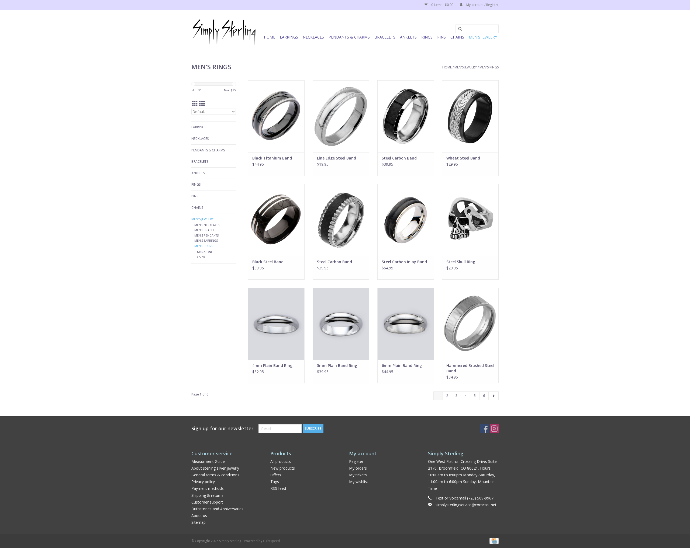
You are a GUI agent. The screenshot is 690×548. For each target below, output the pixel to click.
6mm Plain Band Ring (402, 365)
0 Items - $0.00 (442, 4)
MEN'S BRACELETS (206, 230)
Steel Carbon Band (399, 158)
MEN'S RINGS (489, 67)
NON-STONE (205, 252)
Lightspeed (271, 541)
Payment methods (207, 488)
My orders (358, 468)
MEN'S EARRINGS (206, 240)
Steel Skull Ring (460, 261)
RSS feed (278, 488)
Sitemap (198, 522)
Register (356, 461)
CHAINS (457, 37)
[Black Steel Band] (276, 220)
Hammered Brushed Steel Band (470, 368)
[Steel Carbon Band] (405, 116)
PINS (441, 37)
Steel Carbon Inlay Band (404, 261)
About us (199, 515)
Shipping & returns (207, 495)
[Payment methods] (493, 540)
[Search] (458, 29)
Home (269, 37)
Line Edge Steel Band (336, 158)
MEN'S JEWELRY (483, 37)
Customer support (207, 502)
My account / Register (482, 4)
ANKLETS (408, 37)
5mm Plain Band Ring (337, 365)
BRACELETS (384, 37)
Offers (275, 474)
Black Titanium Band (272, 158)
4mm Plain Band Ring (272, 365)
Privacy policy (203, 481)
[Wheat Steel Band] (470, 116)
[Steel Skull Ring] (470, 220)
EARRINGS (289, 37)
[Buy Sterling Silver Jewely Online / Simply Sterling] (224, 33)
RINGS (427, 37)
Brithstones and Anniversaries (217, 508)
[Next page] (493, 396)
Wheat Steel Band (463, 158)
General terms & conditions (215, 474)
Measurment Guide (208, 461)
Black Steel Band (268, 261)
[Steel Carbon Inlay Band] (405, 220)
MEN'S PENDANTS (206, 235)
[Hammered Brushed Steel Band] (470, 324)
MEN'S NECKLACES (207, 225)
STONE (201, 256)
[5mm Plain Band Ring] (341, 324)
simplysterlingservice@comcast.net (466, 504)
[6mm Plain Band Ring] (405, 324)
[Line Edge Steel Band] (341, 116)
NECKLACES (313, 37)
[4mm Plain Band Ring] (276, 324)
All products (280, 461)
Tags (274, 481)
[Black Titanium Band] (276, 116)
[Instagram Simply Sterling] (494, 428)
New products (282, 468)
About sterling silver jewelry (215, 468)
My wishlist (358, 481)
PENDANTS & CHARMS (349, 37)
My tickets (358, 474)
